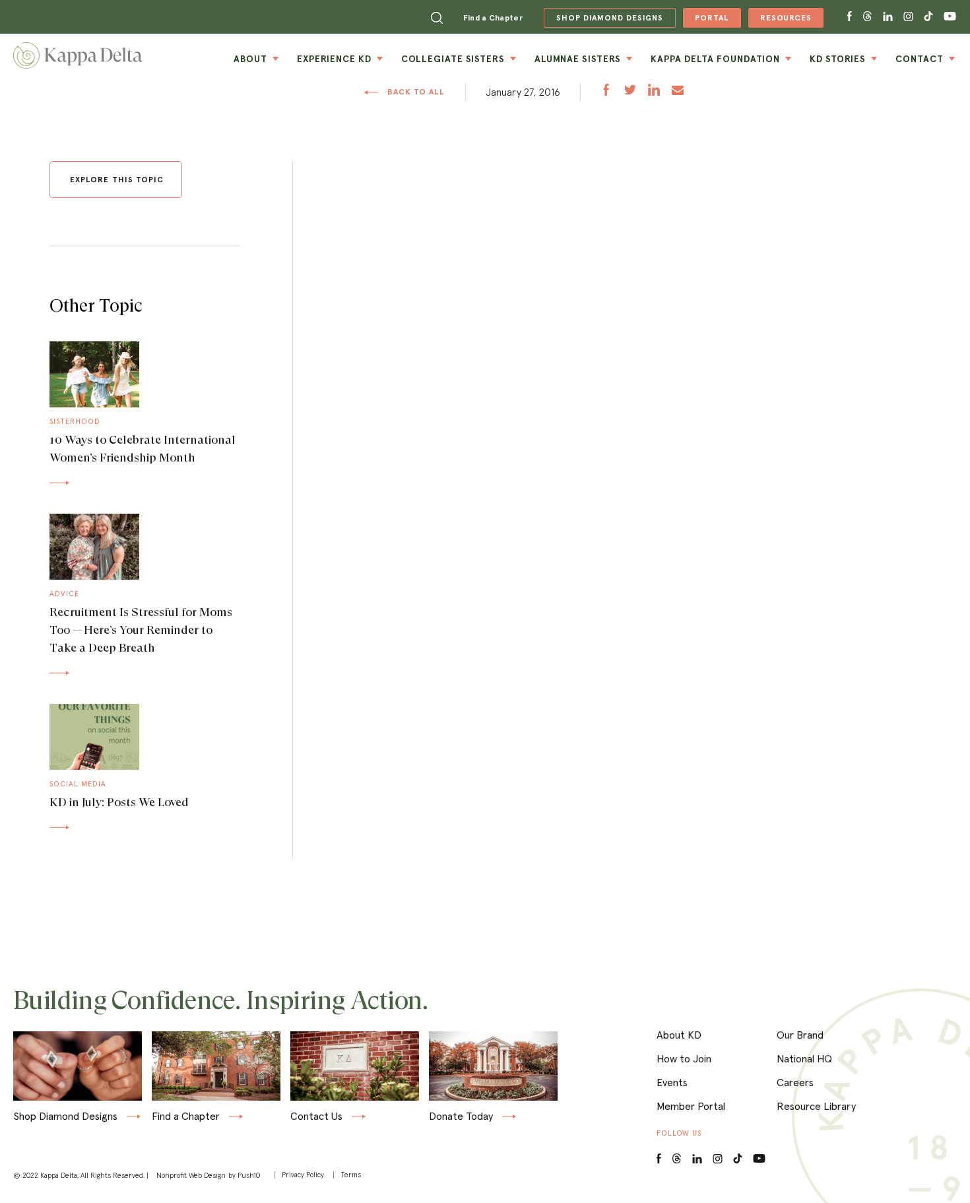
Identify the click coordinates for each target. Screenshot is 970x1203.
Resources (780, 20)
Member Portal (691, 1106)
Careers (795, 1082)
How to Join (684, 1058)
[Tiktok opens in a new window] (928, 16)
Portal (705, 20)
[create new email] (678, 91)
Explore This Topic (117, 179)
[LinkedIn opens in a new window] (697, 1159)
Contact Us (316, 1116)
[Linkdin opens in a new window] (888, 16)
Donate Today (461, 1117)
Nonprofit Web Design (191, 1175)
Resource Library (816, 1106)
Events (672, 1082)
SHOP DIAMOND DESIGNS (603, 17)
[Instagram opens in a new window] (908, 16)
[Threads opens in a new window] (867, 16)
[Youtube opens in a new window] (950, 16)
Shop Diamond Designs (65, 1117)
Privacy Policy (303, 1175)
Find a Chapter (493, 17)
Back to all (415, 92)
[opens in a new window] (606, 91)
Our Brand (800, 1034)
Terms (351, 1175)
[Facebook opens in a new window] (849, 16)
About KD (679, 1034)
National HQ (804, 1058)
